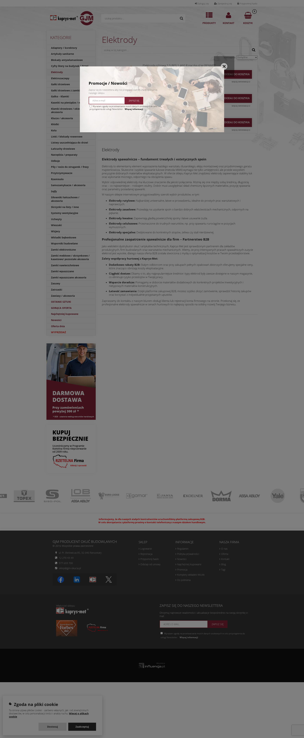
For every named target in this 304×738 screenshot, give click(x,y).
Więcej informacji (134, 109)
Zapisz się (134, 100)
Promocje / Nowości (108, 83)
